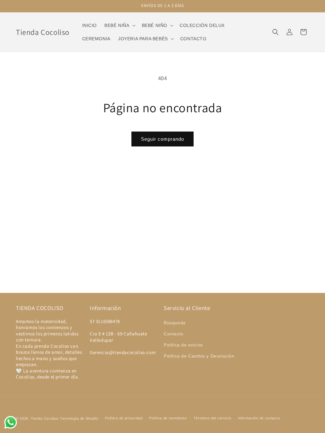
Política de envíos (183, 344)
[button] (119, 25)
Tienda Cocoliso (45, 418)
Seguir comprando (162, 139)
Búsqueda (175, 322)
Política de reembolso (168, 418)
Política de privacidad (124, 418)
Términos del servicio (212, 418)
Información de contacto (259, 418)
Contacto (173, 333)
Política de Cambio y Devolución (199, 356)
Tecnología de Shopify (79, 418)
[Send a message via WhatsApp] (10, 422)
